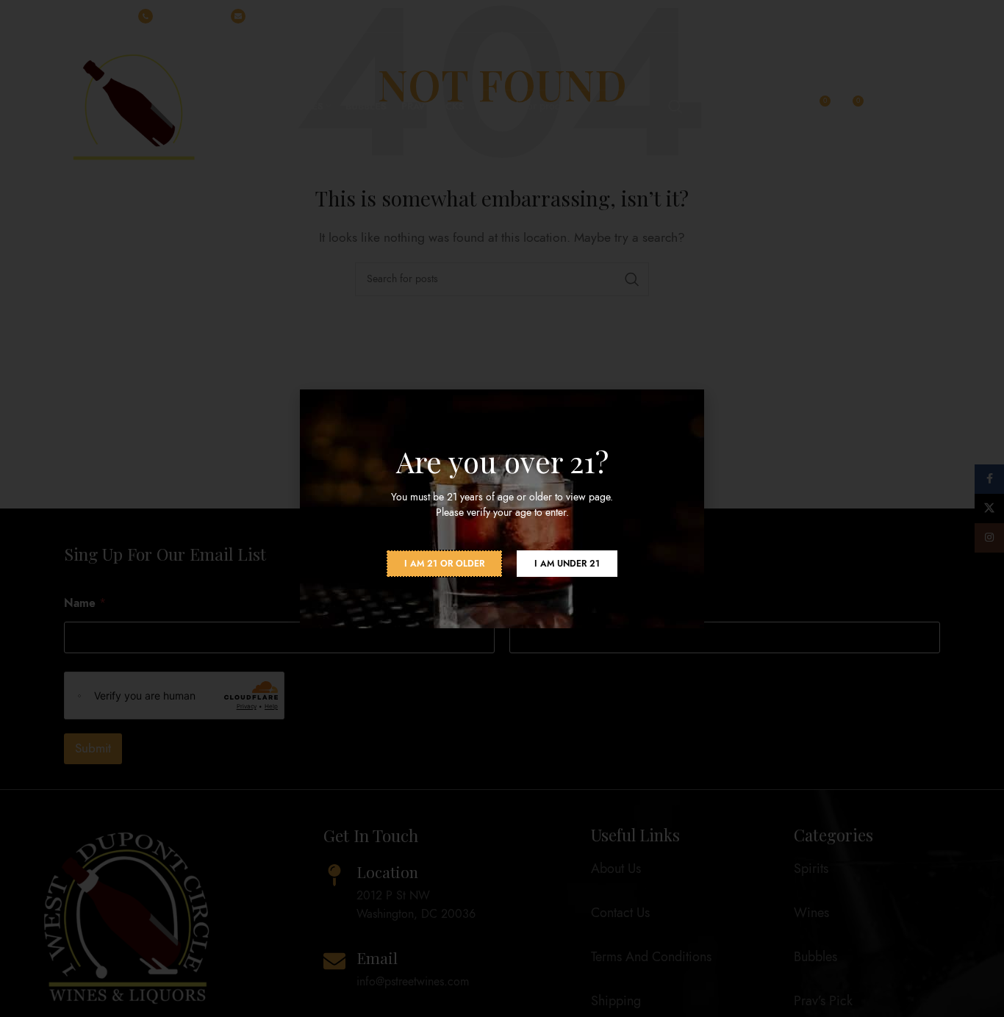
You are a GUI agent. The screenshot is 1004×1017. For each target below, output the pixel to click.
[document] (502, 508)
